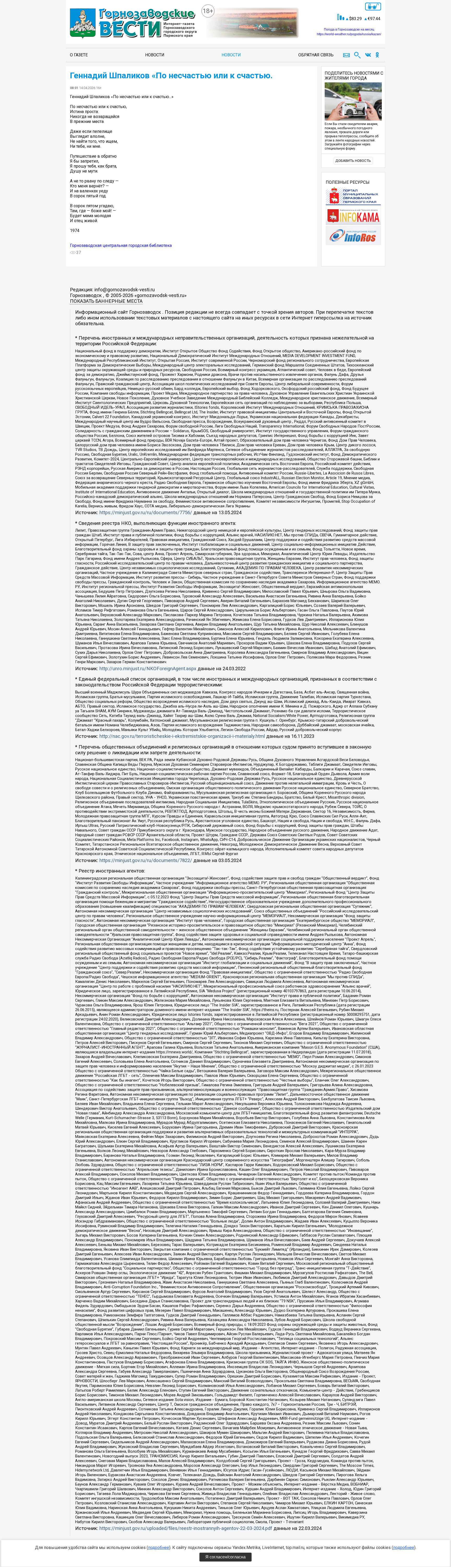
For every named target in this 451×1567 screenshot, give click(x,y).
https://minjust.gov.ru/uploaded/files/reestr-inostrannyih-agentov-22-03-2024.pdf (185, 1528)
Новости (154, 54)
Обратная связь (316, 54)
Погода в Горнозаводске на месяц (349, 29)
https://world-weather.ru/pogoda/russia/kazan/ (349, 34)
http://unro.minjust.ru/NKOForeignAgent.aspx (147, 669)
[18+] (133, 24)
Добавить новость (353, 161)
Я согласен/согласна (225, 1557)
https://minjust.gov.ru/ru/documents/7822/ (145, 860)
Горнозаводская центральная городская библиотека (121, 245)
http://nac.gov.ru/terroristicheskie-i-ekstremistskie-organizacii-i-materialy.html (182, 736)
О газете (79, 54)
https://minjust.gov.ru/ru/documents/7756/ (145, 512)
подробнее (158, 1547)
